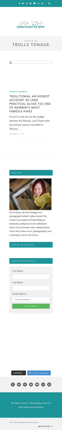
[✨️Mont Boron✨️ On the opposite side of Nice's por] (8, 343)
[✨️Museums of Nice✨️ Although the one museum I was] (8, 363)
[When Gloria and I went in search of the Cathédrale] (8, 333)
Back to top (44, 426)
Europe (13, 92)
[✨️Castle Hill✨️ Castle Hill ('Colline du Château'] (8, 353)
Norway (22, 92)
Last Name (17, 282)
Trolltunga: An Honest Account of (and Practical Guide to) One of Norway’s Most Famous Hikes (30, 103)
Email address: (19, 293)
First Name (17, 270)
